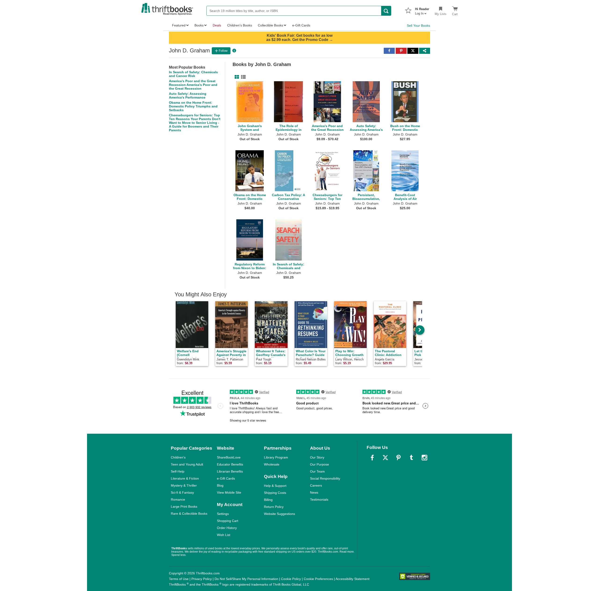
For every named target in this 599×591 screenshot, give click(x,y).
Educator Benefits (230, 464)
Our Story (317, 457)
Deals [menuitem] (217, 25)
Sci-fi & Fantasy (182, 492)
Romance (178, 499)
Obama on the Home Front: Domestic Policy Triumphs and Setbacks (193, 106)
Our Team (317, 471)
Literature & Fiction (185, 478)
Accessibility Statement (352, 579)
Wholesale (271, 464)
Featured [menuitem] (179, 25)
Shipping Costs (275, 493)
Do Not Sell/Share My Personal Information (246, 579)
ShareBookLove (229, 457)
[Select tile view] (242, 77)
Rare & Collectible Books (189, 513)
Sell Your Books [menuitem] (418, 25)
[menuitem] (422, 9)
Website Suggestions (279, 514)
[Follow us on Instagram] (424, 457)
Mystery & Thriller (184, 485)
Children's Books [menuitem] (239, 25)
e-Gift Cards (226, 478)
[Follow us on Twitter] (385, 457)
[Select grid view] (236, 77)
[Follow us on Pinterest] (398, 457)
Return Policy (274, 507)
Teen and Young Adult (187, 464)
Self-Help (177, 471)
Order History (227, 528)
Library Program (276, 457)
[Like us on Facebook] (372, 457)
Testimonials (319, 499)
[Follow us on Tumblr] (411, 457)
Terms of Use (179, 579)
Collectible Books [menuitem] (270, 25)
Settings (223, 514)
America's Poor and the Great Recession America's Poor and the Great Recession (193, 84)
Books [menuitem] (199, 25)
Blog (220, 485)
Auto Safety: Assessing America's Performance (187, 95)
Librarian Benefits (230, 471)
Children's (178, 457)
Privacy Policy (201, 579)
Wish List (223, 535)
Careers (316, 485)
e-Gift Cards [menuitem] (301, 25)
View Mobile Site (229, 492)
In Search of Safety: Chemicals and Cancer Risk (193, 74)
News (314, 492)
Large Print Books (184, 506)
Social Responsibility (325, 478)
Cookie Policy (291, 579)
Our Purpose (319, 464)
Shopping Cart (227, 521)
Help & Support (275, 486)
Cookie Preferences (318, 579)
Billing (268, 500)
